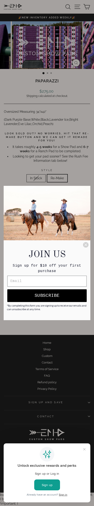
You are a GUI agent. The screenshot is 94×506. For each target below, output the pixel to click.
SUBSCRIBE (47, 295)
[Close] (86, 245)
